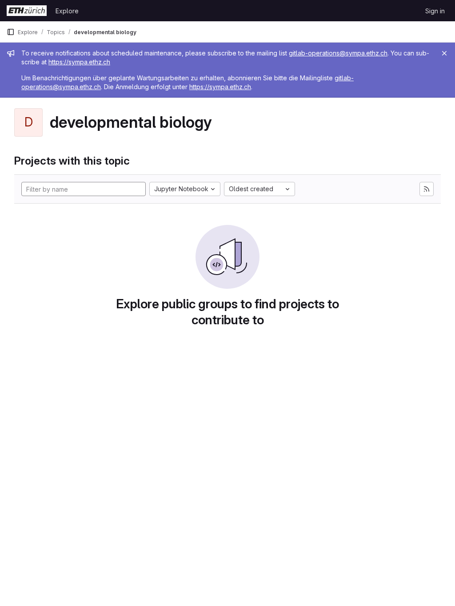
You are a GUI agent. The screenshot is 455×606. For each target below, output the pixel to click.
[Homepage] (26, 11)
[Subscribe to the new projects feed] (426, 189)
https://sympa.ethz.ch (79, 62)
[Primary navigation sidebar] (11, 32)
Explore (67, 11)
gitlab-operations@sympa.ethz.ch (338, 53)
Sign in (435, 11)
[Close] (444, 53)
